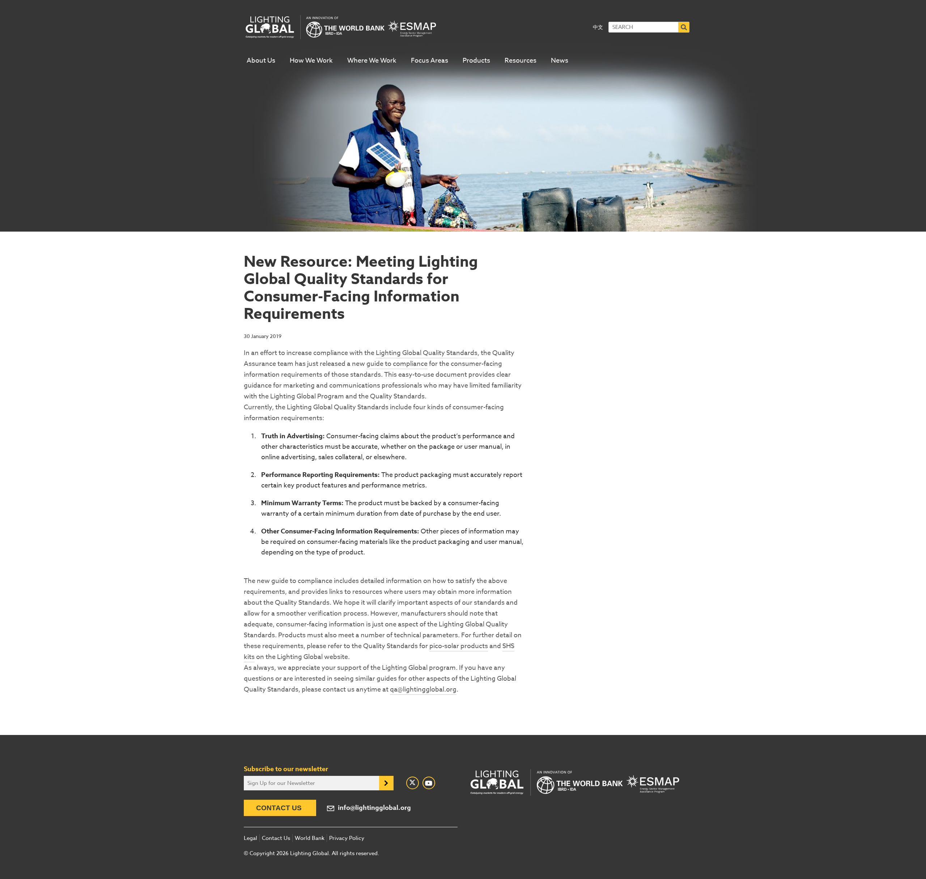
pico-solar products (458, 646)
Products (476, 60)
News (559, 60)
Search (684, 27)
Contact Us (279, 808)
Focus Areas (429, 60)
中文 (598, 27)
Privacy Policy (346, 838)
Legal (250, 838)
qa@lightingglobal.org (423, 689)
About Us (261, 60)
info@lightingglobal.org (374, 807)
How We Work (311, 60)
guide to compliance (397, 364)
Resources (520, 60)
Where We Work (371, 60)
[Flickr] (428, 783)
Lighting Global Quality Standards (426, 353)
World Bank (309, 838)
